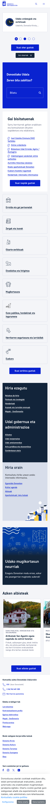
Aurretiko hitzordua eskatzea (20, 163)
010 (8, 684)
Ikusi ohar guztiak (25, 47)
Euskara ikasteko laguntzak (19, 171)
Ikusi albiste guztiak (26, 668)
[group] (25, 556)
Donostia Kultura (9, 745)
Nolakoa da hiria (12, 395)
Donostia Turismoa (10, 749)
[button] (36, 4)
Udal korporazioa (12, 438)
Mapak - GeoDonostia (14, 411)
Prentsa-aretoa (8, 723)
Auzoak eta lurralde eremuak (17, 407)
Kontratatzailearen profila (12, 711)
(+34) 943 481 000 (13, 689)
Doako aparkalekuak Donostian (21, 167)
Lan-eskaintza (8, 707)
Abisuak (8, 491)
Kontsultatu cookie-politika (14, 797)
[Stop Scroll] (16, 38)
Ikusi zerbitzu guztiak (25, 370)
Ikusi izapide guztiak (25, 183)
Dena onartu (23, 802)
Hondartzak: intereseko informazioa (23, 174)
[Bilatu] (40, 92)
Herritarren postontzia (15, 694)
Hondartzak (10, 403)
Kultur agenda (11, 487)
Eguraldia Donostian (13, 483)
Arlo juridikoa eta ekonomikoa (18, 446)
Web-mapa (7, 726)
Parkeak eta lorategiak (15, 399)
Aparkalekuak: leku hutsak (16, 495)
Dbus (4, 757)
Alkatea (8, 434)
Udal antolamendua (13, 442)
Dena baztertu (39, 802)
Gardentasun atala (13, 450)
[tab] (20, 39)
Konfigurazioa (8, 802)
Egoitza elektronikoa (10, 715)
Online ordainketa (18, 145)
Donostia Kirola (9, 741)
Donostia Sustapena (10, 753)
